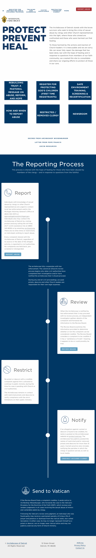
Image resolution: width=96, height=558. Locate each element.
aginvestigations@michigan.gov (16, 216)
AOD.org (80, 543)
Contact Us (80, 548)
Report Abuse (84, 9)
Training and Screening (31, 11)
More (66, 10)
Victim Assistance (43, 10)
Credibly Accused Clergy (74, 458)
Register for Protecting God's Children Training (15, 11)
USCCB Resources (48, 146)
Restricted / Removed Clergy (56, 11)
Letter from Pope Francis (48, 142)
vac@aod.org (29, 228)
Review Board (69, 349)
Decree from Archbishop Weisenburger (48, 138)
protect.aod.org (75, 436)
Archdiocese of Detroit (17, 543)
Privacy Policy (80, 545)
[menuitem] (3, 11)
